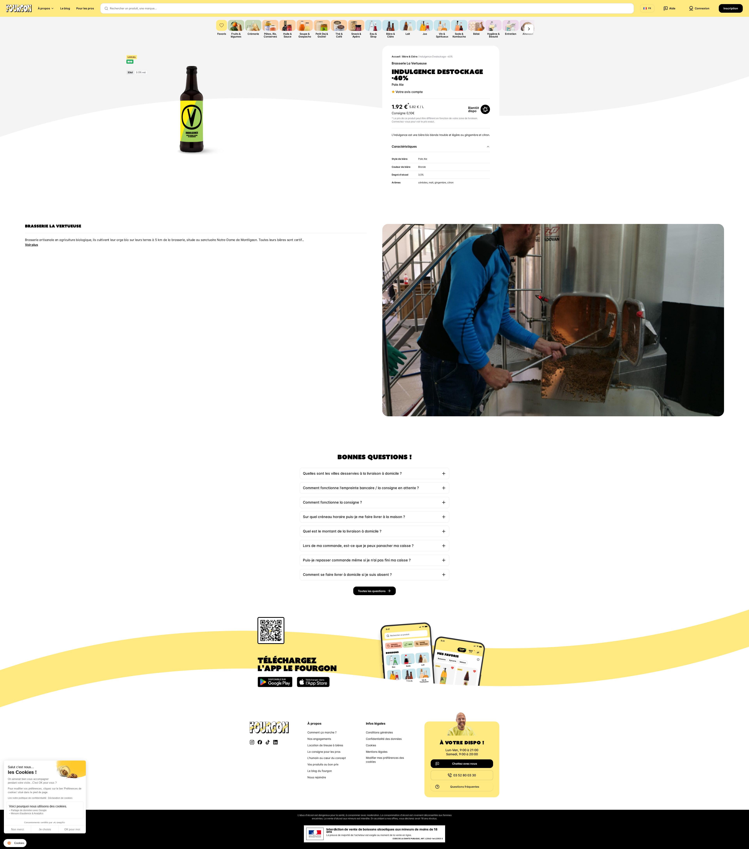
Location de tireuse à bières (325, 745)
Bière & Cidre (409, 56)
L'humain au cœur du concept (326, 758)
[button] (15, 843)
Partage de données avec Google (29, 810)
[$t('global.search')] (106, 8)
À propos (44, 8)
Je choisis (45, 829)
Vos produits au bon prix (323, 764)
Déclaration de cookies (60, 798)
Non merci (17, 829)
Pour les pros (85, 8)
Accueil (396, 56)
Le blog (65, 8)
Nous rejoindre (316, 777)
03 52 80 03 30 (464, 775)
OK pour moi (72, 829)
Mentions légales (376, 751)
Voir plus (31, 245)
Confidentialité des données (384, 738)
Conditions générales (379, 732)
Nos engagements (319, 738)
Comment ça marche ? (321, 732)
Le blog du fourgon (319, 770)
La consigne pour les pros (323, 751)
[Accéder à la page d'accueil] (19, 8)
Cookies (371, 745)
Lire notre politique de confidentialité (27, 798)
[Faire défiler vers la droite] (529, 29)
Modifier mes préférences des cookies (385, 759)
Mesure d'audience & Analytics (27, 813)
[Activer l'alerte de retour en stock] (485, 109)
